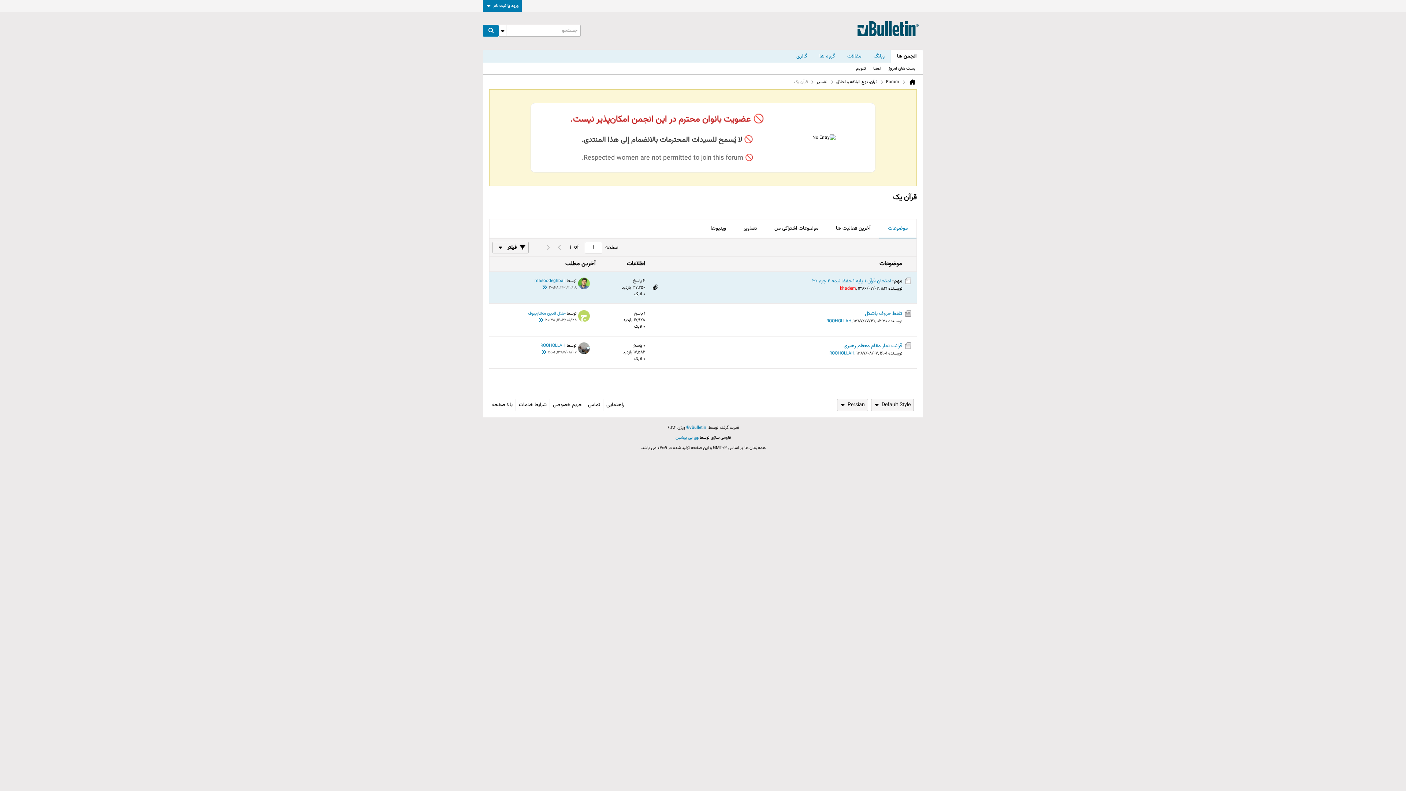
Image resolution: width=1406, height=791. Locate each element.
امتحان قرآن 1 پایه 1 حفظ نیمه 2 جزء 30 (851, 281)
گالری (801, 56)
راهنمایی (615, 405)
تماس (594, 405)
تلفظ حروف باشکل (883, 314)
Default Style (896, 405)
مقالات (854, 56)
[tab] (897, 228)
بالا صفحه (502, 405)
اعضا (877, 68)
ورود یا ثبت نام (506, 6)
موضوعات (898, 228)
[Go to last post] (544, 288)
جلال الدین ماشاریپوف (547, 313)
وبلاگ (879, 56)
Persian (856, 405)
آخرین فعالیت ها (853, 228)
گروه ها (827, 56)
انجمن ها (906, 56)
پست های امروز (902, 68)
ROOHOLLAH (839, 321)
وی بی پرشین (687, 437)
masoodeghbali (550, 281)
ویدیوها (718, 228)
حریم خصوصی (567, 405)
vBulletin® (696, 427)
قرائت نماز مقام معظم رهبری (873, 346)
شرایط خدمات (533, 405)
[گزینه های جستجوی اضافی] (502, 31)
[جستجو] (491, 31)
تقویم (861, 68)
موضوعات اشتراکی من (796, 228)
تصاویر (750, 228)
